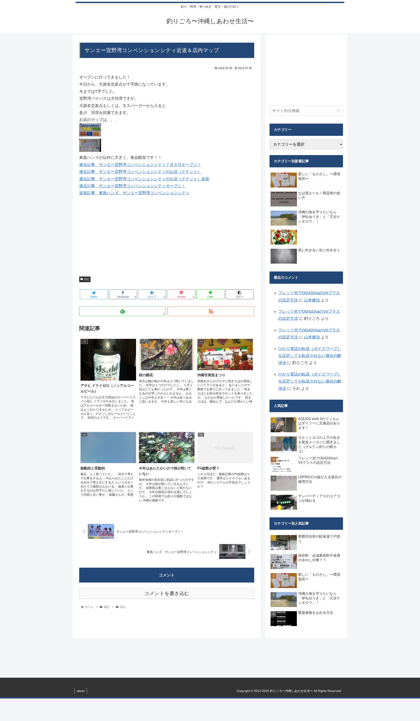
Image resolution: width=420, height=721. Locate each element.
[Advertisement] (166, 239)
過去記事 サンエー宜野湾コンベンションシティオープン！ (132, 186)
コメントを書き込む (166, 593)
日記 (86, 279)
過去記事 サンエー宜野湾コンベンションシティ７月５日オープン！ (140, 165)
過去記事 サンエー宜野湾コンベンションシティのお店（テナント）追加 (144, 179)
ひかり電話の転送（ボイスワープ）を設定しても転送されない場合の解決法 (309, 355)
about (81, 691)
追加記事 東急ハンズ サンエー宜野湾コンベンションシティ (134, 193)
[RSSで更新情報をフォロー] (211, 311)
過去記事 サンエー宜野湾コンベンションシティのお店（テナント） (140, 172)
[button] (338, 110)
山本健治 (312, 300)
